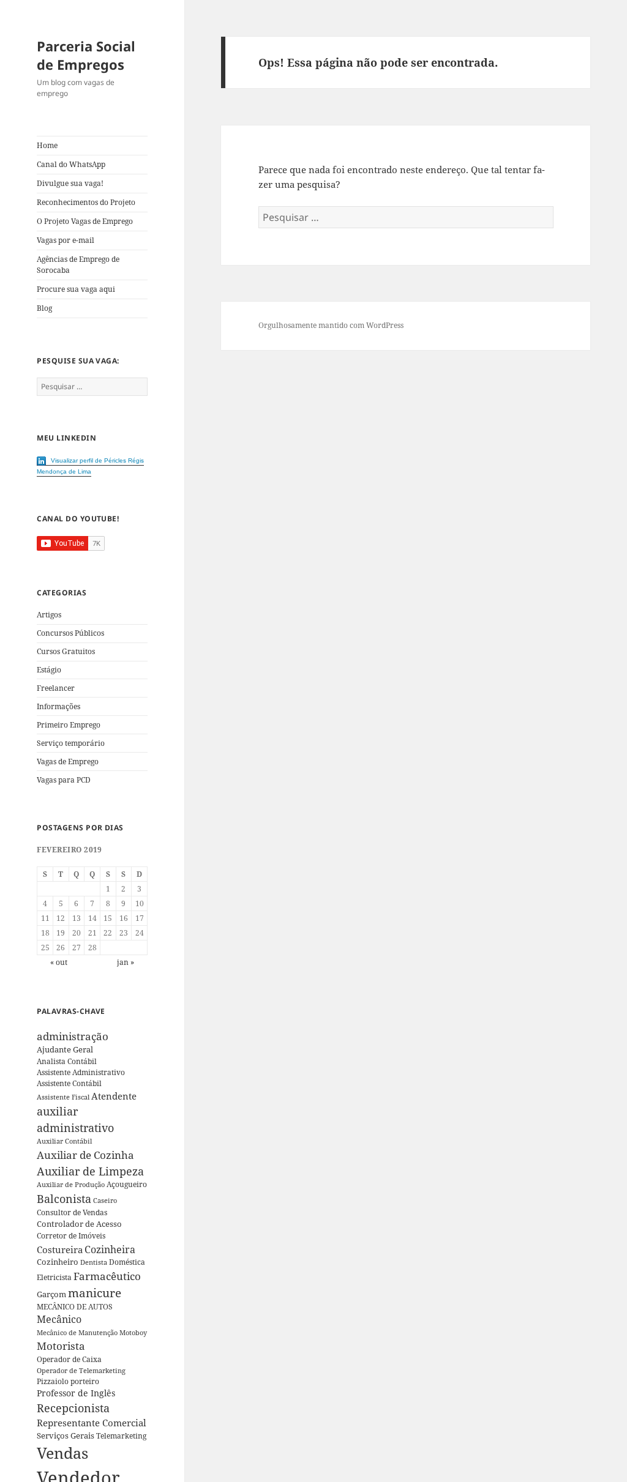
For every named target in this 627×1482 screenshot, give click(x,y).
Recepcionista (73, 1408)
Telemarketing (121, 1436)
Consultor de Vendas (72, 1212)
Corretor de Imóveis (71, 1236)
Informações (58, 706)
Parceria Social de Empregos (86, 55)
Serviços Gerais (65, 1435)
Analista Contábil (67, 1061)
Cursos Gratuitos (66, 651)
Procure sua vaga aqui (76, 289)
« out (58, 962)
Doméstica (127, 1262)
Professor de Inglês (76, 1393)
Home (47, 145)
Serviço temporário (71, 743)
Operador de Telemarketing (81, 1370)
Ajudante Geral (65, 1049)
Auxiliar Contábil (64, 1140)
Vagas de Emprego (68, 761)
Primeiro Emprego (68, 725)
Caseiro (105, 1200)
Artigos (49, 614)
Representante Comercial (91, 1423)
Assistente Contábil (69, 1083)
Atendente (114, 1096)
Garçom (51, 1294)
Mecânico (59, 1319)
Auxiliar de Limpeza (90, 1171)
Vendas (62, 1452)
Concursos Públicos (70, 633)
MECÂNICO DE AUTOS (75, 1306)
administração (72, 1036)
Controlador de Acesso (79, 1223)
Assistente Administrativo (81, 1072)
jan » (125, 962)
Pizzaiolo (53, 1381)
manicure (94, 1292)
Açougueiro (127, 1184)
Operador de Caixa (69, 1359)
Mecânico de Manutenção (77, 1332)
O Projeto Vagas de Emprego (85, 221)
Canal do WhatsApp (71, 164)
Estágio (49, 670)
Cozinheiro (57, 1262)
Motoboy (133, 1332)
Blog (44, 308)
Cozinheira (109, 1249)
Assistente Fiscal (63, 1097)
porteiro (84, 1381)
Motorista (61, 1346)
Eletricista (54, 1277)
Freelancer (56, 688)
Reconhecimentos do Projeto (86, 202)
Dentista (93, 1262)
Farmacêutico (107, 1276)
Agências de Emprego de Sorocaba (78, 264)
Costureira (60, 1249)
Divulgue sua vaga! (70, 183)
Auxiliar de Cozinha (85, 1154)
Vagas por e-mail (65, 240)
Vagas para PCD (64, 780)
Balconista (64, 1198)
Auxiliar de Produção (71, 1184)
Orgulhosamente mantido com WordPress (331, 325)
